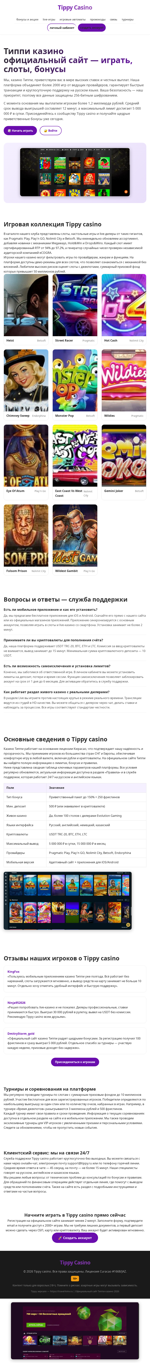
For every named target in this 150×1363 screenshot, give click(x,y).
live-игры (49, 19)
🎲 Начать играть (20, 130)
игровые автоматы (73, 19)
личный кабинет (62, 28)
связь (113, 19)
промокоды (98, 19)
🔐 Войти (50, 130)
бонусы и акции (27, 19)
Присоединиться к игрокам (75, 1062)
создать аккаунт (92, 27)
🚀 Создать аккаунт (75, 1238)
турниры (128, 19)
